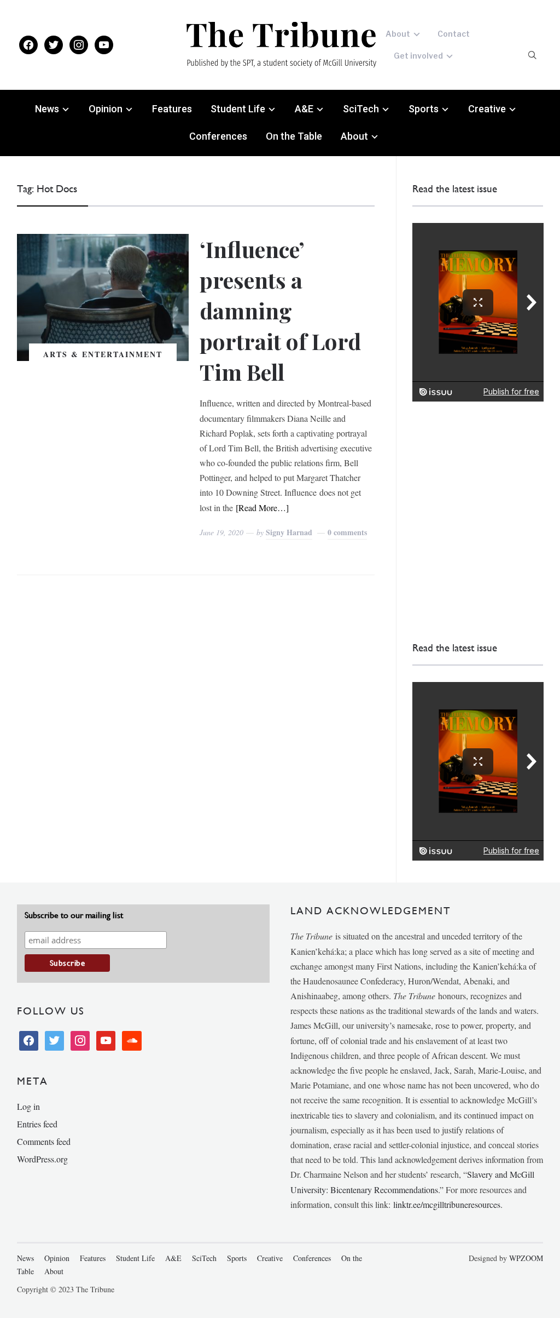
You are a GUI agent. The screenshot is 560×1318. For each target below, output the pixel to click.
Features (172, 108)
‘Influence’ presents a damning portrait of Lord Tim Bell (280, 310)
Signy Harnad (289, 532)
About (398, 33)
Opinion (105, 108)
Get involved (418, 55)
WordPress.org (42, 1159)
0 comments (347, 532)
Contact (454, 33)
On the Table (294, 136)
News (47, 108)
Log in (28, 1106)
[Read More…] (262, 507)
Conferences (218, 136)
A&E (304, 108)
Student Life (238, 108)
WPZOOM (526, 1258)
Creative (487, 108)
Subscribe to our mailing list (74, 915)
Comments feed (44, 1141)
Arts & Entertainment (102, 354)
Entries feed (37, 1124)
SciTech (361, 108)
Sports (424, 108)
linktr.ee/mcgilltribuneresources (446, 1204)
